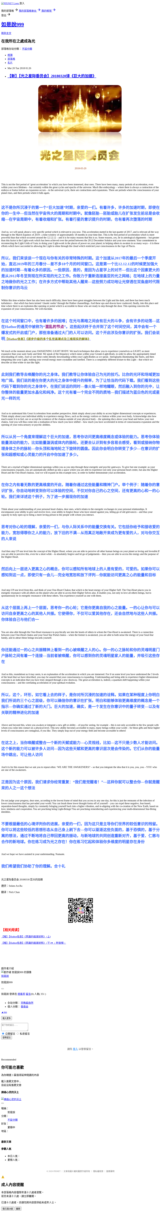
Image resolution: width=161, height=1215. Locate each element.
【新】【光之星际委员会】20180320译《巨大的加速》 (52, 76)
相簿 (10, 55)
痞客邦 (21, 994)
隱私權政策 (98, 1171)
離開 (18, 1209)
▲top (4, 1012)
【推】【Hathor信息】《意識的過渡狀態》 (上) (26, 936)
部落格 (11, 59)
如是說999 (12, 24)
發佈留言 (7, 1037)
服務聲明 (110, 1171)
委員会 (24, 1006)
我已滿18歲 (8, 1209)
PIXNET (57, 1171)
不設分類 (27, 48)
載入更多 (7, 1018)
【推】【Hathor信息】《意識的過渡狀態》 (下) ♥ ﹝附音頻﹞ (33, 943)
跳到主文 (6, 33)
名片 (10, 62)
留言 (28, 994)
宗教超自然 (27, 1002)
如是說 (5, 976)
